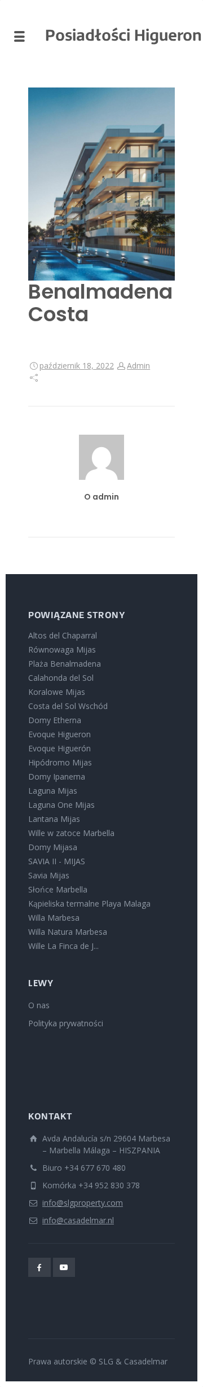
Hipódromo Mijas (60, 762)
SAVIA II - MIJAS (56, 861)
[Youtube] (64, 1267)
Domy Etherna (54, 720)
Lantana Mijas (54, 818)
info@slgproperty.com (82, 1202)
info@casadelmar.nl (78, 1220)
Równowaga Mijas (62, 649)
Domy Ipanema (56, 776)
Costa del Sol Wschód (68, 706)
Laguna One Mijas (61, 804)
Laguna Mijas (52, 790)
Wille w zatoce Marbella (71, 833)
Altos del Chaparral (62, 635)
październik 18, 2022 (76, 365)
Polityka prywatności (65, 1023)
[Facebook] (39, 1267)
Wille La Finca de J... (63, 945)
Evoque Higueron (59, 734)
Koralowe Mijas (56, 691)
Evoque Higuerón (59, 748)
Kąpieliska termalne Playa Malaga (89, 903)
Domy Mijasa (52, 847)
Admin (138, 365)
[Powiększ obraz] (101, 184)
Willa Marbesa (54, 917)
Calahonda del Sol (61, 677)
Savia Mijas (48, 875)
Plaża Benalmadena (64, 663)
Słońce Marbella (57, 889)
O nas (39, 1005)
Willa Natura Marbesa (67, 931)
